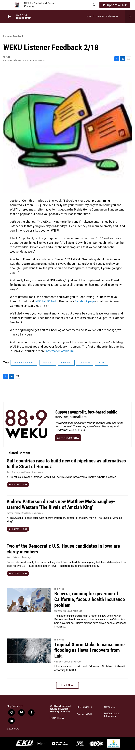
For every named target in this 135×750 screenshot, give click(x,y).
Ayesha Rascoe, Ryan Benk (19, 513)
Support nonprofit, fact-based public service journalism (86, 414)
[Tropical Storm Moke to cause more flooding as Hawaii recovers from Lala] (29, 650)
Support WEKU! (116, 5)
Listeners (66, 362)
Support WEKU (84, 714)
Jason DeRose (13, 557)
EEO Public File (84, 707)
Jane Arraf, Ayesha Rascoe (19, 472)
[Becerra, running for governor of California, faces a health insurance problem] (29, 600)
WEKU (101, 362)
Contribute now (68, 438)
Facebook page (85, 301)
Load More (67, 685)
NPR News (59, 588)
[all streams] (130, 16)
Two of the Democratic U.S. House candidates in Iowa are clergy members (63, 549)
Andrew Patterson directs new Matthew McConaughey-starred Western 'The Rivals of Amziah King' (61, 504)
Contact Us (110, 707)
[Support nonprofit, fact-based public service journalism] (26, 424)
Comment (85, 362)
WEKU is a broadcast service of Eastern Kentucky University (60, 709)
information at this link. (60, 351)
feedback (48, 362)
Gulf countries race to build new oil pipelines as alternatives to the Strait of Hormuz (66, 463)
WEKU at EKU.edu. (47, 301)
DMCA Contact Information (112, 714)
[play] (9, 16)
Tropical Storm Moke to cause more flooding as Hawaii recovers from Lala (89, 650)
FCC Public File (57, 718)
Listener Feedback (13, 36)
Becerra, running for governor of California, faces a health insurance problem (89, 599)
